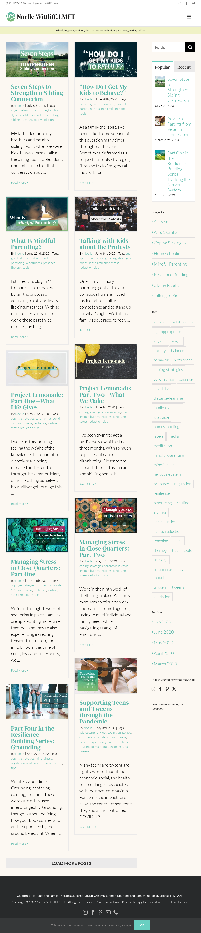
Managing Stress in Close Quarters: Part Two (105, 515)
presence (100, 109)
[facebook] (186, 3)
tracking (160, 559)
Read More (18, 182)
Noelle (19, 105)
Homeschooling (168, 253)
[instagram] (179, 3)
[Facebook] (160, 689)
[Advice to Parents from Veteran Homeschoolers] (160, 119)
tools (82, 113)
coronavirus (112, 412)
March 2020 (165, 663)
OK (142, 925)
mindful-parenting (46, 115)
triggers (34, 120)
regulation (109, 742)
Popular (162, 67)
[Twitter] (174, 689)
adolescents (87, 732)
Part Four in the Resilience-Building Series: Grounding (37, 702)
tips (24, 120)
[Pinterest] (167, 689)
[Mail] (108, 912)
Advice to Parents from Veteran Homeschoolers (179, 126)
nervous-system (90, 742)
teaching (161, 540)
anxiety (101, 258)
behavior (25, 110)
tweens (84, 751)
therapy (16, 267)
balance (177, 350)
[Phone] (115, 912)
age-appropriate (167, 331)
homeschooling (166, 426)
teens (118, 747)
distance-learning (168, 398)
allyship (160, 341)
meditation (32, 258)
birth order (40, 110)
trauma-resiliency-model (169, 573)
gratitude (17, 258)
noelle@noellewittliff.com (43, 3)
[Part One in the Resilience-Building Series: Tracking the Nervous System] (160, 153)
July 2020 (163, 621)
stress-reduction (90, 421)
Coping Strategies (170, 242)
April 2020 (164, 653)
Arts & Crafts (166, 232)
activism (161, 322)
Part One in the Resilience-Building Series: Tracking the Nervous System (178, 171)
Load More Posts (71, 863)
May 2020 (163, 642)
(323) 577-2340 (16, 3)
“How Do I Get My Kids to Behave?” (105, 60)
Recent (184, 67)
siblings (16, 120)
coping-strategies (119, 258)
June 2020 (164, 632)
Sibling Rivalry (167, 285)
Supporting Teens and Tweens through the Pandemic (105, 676)
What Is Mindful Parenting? (37, 214)
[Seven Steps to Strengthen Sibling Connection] (160, 79)
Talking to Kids (167, 295)
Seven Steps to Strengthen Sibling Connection (37, 60)
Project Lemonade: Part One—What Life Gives (37, 368)
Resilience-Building (171, 274)
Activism (162, 221)
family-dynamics (103, 104)
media (174, 436)
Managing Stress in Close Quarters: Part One (37, 535)
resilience (113, 109)
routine (121, 417)
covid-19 (103, 737)
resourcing (163, 502)
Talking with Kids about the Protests (105, 214)
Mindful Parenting (170, 263)
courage (186, 379)
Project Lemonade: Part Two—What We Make (105, 362)
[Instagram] (153, 689)
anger (14, 110)
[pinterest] (193, 3)
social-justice (165, 521)
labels (29, 115)
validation (47, 120)
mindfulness (33, 263)
